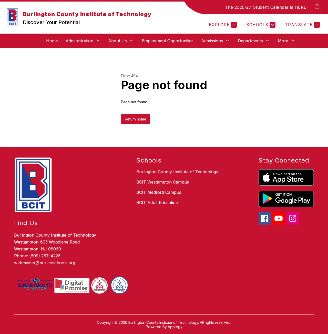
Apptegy (175, 327)
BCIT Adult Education (157, 202)
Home (52, 40)
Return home (135, 119)
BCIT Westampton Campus (162, 182)
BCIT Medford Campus (158, 192)
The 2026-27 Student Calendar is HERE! (266, 7)
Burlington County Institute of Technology (177, 171)
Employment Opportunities (167, 40)
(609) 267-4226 (44, 255)
